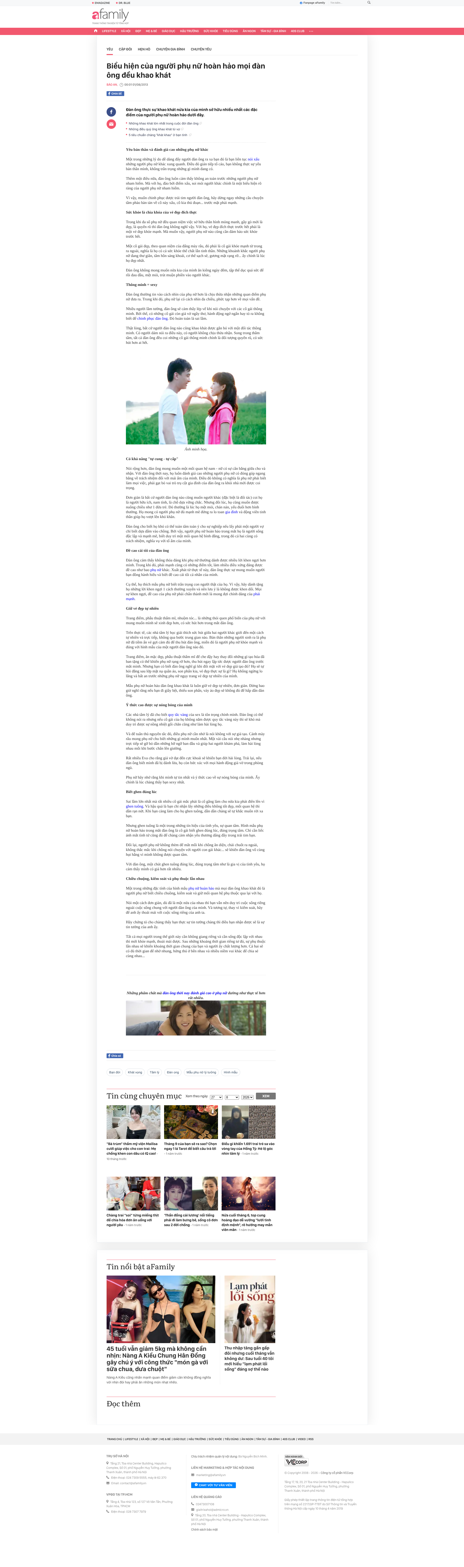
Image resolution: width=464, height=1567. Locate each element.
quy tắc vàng (178, 715)
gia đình (231, 512)
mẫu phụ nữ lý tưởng (201, 1072)
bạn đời (114, 1072)
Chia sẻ (116, 93)
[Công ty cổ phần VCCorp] (296, 1460)
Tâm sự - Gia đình (273, 31)
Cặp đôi (125, 49)
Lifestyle (109, 31)
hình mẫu (230, 1072)
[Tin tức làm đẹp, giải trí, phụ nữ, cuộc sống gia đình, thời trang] (110, 16)
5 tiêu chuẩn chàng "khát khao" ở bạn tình (159, 135)
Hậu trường (189, 31)
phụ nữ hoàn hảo (201, 888)
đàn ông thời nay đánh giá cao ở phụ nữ (195, 993)
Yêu (110, 49)
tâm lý (154, 1072)
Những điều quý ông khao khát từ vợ (155, 129)
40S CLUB (297, 31)
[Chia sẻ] (111, 112)
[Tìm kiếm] (369, 3)
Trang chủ (114, 1439)
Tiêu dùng (230, 31)
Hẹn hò (144, 49)
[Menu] (311, 31)
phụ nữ (155, 570)
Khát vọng (135, 1072)
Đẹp (138, 31)
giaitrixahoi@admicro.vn (212, 1510)
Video (302, 1439)
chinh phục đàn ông (152, 319)
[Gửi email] (111, 124)
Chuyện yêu (201, 49)
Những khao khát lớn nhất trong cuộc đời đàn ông (164, 123)
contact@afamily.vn (133, 1483)
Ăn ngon (249, 31)
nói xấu (253, 159)
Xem (265, 1096)
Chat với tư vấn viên (215, 1485)
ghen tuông (134, 806)
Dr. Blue (124, 3)
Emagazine (102, 3)
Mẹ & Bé (151, 31)
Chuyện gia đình (170, 49)
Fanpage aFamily (314, 2)
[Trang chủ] (96, 31)
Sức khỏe (210, 31)
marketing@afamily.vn (211, 1475)
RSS (310, 1439)
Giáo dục (168, 31)
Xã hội (125, 31)
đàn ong (173, 1072)
